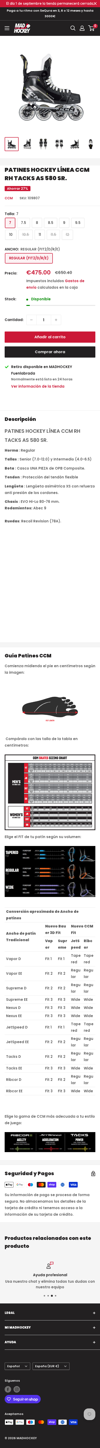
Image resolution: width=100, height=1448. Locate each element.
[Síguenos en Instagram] (16, 1389)
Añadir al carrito (50, 337)
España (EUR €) (47, 1366)
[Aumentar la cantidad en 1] (56, 320)
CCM (9, 198)
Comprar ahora (50, 352)
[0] (91, 28)
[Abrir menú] (7, 28)
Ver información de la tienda (37, 386)
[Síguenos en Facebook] (8, 1389)
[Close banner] (95, 3)
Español (13, 1366)
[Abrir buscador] (73, 28)
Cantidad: (14, 319)
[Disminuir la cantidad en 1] (31, 320)
